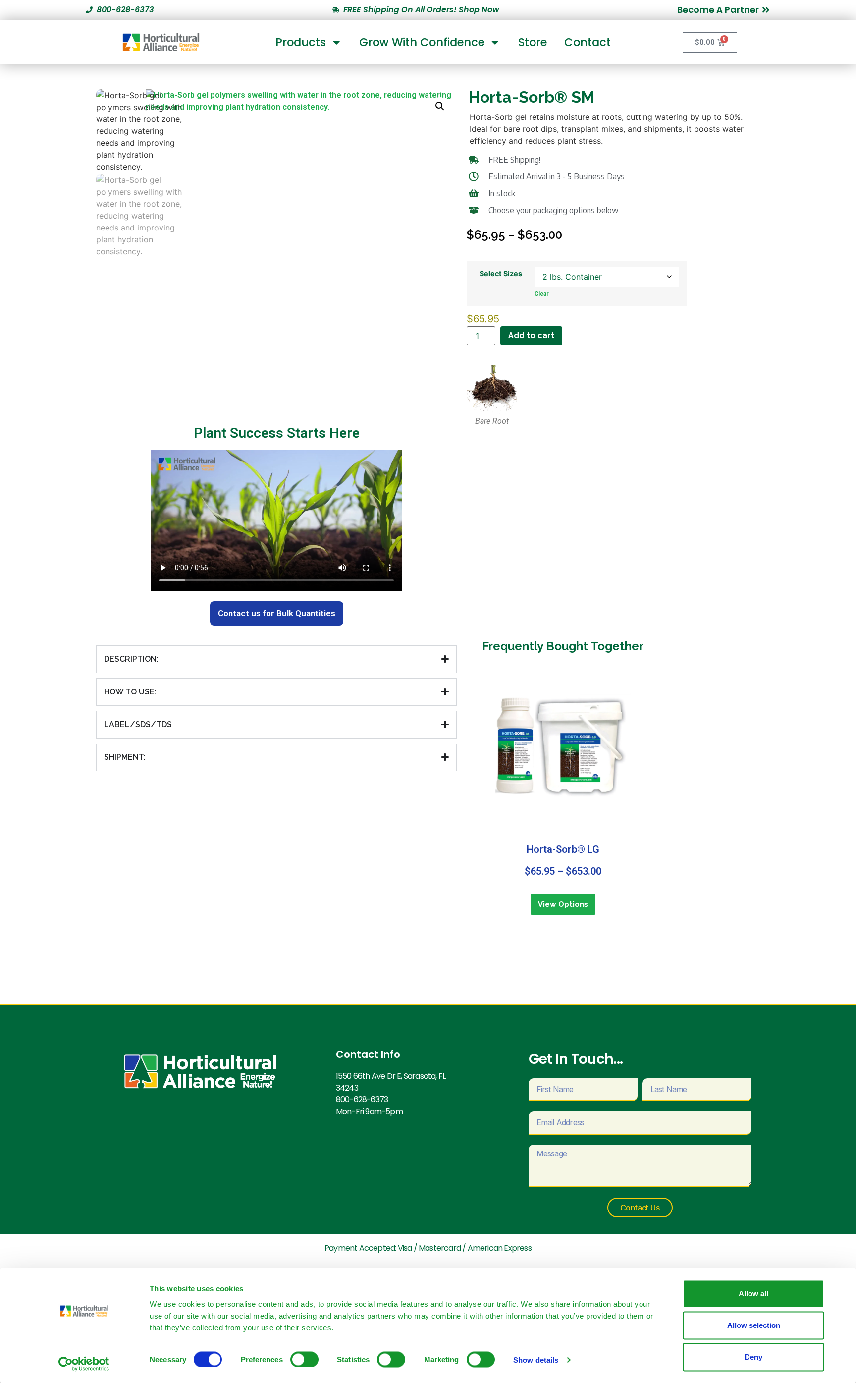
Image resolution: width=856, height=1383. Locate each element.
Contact (587, 42)
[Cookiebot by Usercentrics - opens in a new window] (84, 1363)
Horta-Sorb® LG (563, 849)
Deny (753, 1357)
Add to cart (531, 335)
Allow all (753, 1293)
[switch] (304, 1359)
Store (532, 42)
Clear (542, 293)
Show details (535, 1359)
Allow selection (753, 1325)
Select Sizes (501, 273)
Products (300, 42)
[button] (440, 106)
